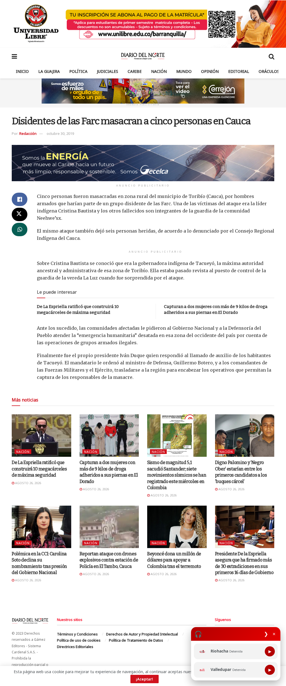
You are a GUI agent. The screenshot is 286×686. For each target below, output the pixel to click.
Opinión (210, 71)
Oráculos (269, 71)
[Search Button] (271, 56)
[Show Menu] (14, 56)
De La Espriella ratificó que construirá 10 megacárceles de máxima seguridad (39, 469)
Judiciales (107, 71)
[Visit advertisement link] (143, 24)
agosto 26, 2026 (27, 483)
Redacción (28, 133)
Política (78, 71)
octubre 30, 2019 (60, 133)
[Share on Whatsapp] (19, 229)
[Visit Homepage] (143, 56)
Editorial (238, 71)
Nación (159, 71)
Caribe (135, 71)
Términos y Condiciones (77, 634)
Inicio (22, 71)
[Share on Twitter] (19, 214)
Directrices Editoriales (75, 646)
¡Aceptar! (144, 679)
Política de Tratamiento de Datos (136, 640)
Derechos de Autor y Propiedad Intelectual (142, 634)
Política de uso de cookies (79, 640)
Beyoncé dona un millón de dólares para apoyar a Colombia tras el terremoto (174, 560)
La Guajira (49, 71)
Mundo (184, 71)
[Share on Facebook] (19, 199)
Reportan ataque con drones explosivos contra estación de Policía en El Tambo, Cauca (109, 560)
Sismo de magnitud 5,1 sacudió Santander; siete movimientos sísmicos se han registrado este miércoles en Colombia (176, 475)
